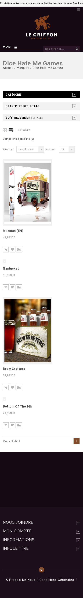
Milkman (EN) (13, 231)
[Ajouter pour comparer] (19, 249)
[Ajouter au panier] (6, 249)
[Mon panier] (72, 9)
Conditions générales (57, 580)
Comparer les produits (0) (18, 138)
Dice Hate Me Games (47, 68)
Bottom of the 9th (17, 406)
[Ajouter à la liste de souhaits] (12, 249)
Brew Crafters (14, 369)
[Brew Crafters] (27, 361)
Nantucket (11, 268)
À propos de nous (21, 580)
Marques (23, 68)
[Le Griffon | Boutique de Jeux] (41, 37)
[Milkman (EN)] (27, 223)
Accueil (8, 68)
